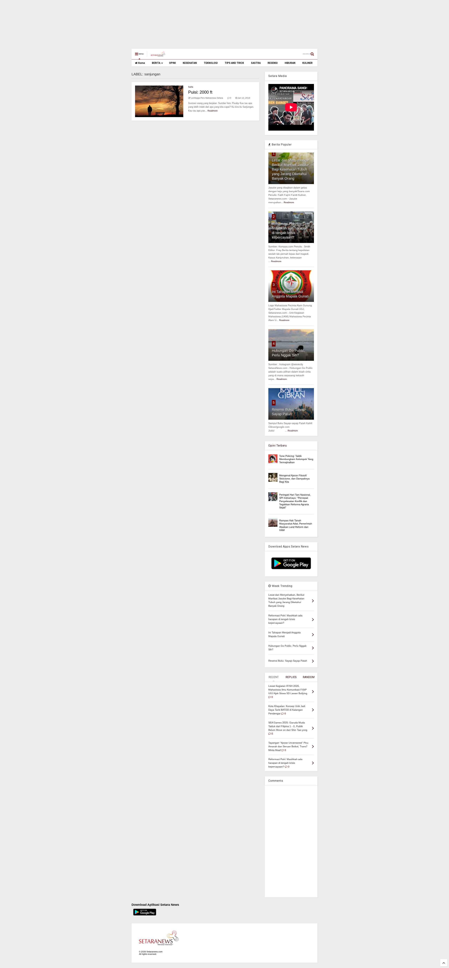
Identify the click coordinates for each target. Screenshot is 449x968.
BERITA (156, 63)
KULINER (307, 63)
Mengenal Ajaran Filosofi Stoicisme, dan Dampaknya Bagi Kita (294, 478)
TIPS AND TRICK (234, 63)
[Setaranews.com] (158, 55)
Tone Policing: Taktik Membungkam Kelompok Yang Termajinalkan (296, 459)
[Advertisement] (105, 22)
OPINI (172, 63)
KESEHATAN (190, 63)
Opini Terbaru (277, 445)
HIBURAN (290, 63)
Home (141, 63)
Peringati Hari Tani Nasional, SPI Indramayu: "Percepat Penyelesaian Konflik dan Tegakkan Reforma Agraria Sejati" (295, 501)
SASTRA (256, 63)
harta (190, 87)
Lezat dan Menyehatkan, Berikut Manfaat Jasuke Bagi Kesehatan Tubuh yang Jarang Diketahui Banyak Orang (291, 169)
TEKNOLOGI (211, 63)
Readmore (212, 111)
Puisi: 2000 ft (200, 92)
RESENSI (273, 63)
